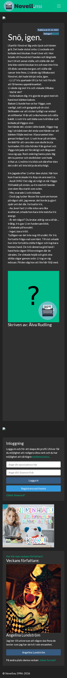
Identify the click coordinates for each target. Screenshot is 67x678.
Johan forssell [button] (47, 660)
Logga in (33, 480)
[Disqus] (33, 372)
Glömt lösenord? (15, 495)
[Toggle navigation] (59, 6)
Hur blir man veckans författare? (24, 556)
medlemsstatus (40, 456)
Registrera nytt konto (33, 488)
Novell (55, 34)
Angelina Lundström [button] (33, 652)
